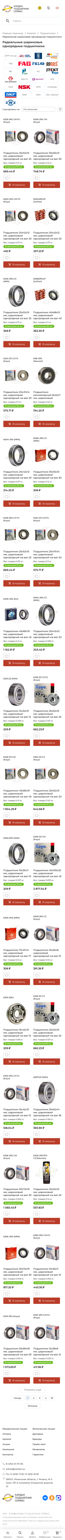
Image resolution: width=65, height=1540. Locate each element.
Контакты (7, 1454)
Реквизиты (38, 1449)
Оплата (6, 1434)
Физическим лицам (43, 1428)
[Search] (8, 20)
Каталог (6, 1439)
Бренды (37, 1439)
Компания (8, 1449)
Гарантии (38, 1454)
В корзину (18, 184)
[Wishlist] (6, 178)
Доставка (37, 1434)
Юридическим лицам (14, 1428)
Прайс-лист (39, 1444)
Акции (6, 1444)
